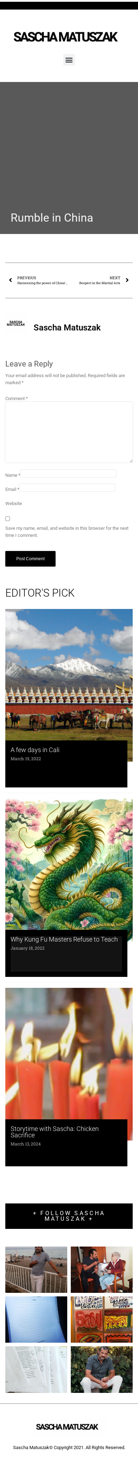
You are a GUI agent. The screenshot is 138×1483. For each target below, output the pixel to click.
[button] (69, 60)
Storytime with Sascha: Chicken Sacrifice (55, 1132)
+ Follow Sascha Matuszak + (69, 1216)
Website (13, 503)
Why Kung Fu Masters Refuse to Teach (64, 939)
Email (12, 489)
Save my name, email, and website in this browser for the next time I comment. (66, 532)
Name (13, 475)
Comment (16, 398)
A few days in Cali (35, 750)
